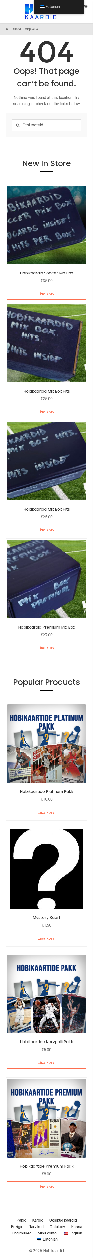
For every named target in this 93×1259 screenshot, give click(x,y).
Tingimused (21, 1233)
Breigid (17, 1226)
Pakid (21, 1220)
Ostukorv (57, 1226)
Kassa (76, 1226)
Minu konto (47, 1233)
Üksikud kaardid (63, 1220)
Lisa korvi (46, 294)
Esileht (16, 29)
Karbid (37, 1220)
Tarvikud (36, 1226)
